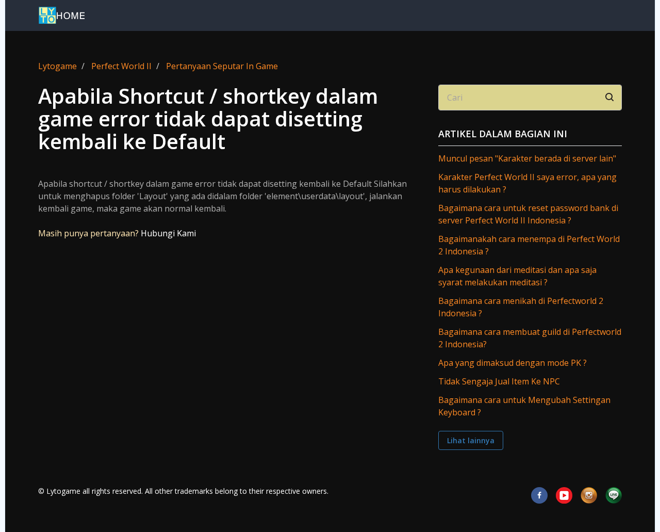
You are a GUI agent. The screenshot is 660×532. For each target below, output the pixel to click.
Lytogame (57, 66)
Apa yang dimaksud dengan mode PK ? (512, 362)
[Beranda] (61, 15)
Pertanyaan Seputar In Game (222, 66)
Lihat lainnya (470, 440)
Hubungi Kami (168, 233)
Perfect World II (121, 66)
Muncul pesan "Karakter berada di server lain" (527, 158)
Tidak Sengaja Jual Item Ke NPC (499, 381)
